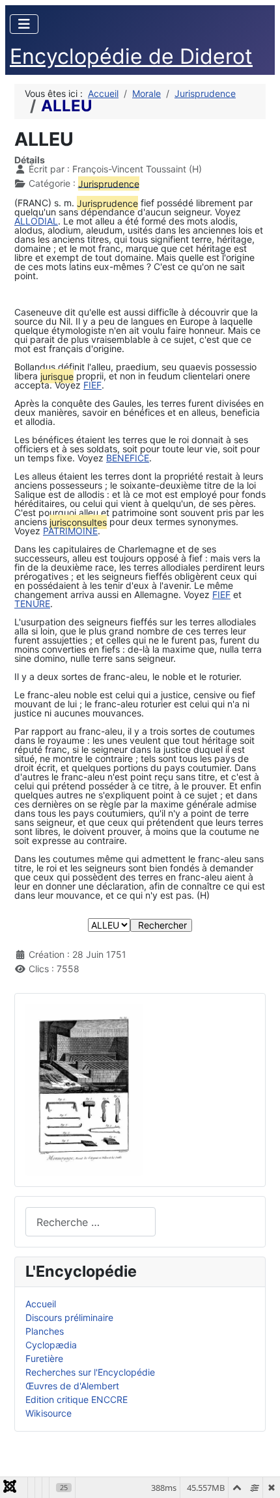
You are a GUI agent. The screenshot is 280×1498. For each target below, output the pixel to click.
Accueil (40, 1303)
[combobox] (90, 1221)
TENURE (32, 603)
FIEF (92, 384)
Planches (44, 1331)
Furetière (44, 1358)
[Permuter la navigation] (24, 24)
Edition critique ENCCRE (76, 1399)
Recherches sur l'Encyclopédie (90, 1372)
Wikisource (48, 1413)
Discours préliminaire (69, 1317)
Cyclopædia (51, 1344)
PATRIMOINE (70, 530)
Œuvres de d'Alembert (72, 1385)
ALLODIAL (36, 220)
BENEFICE (127, 457)
